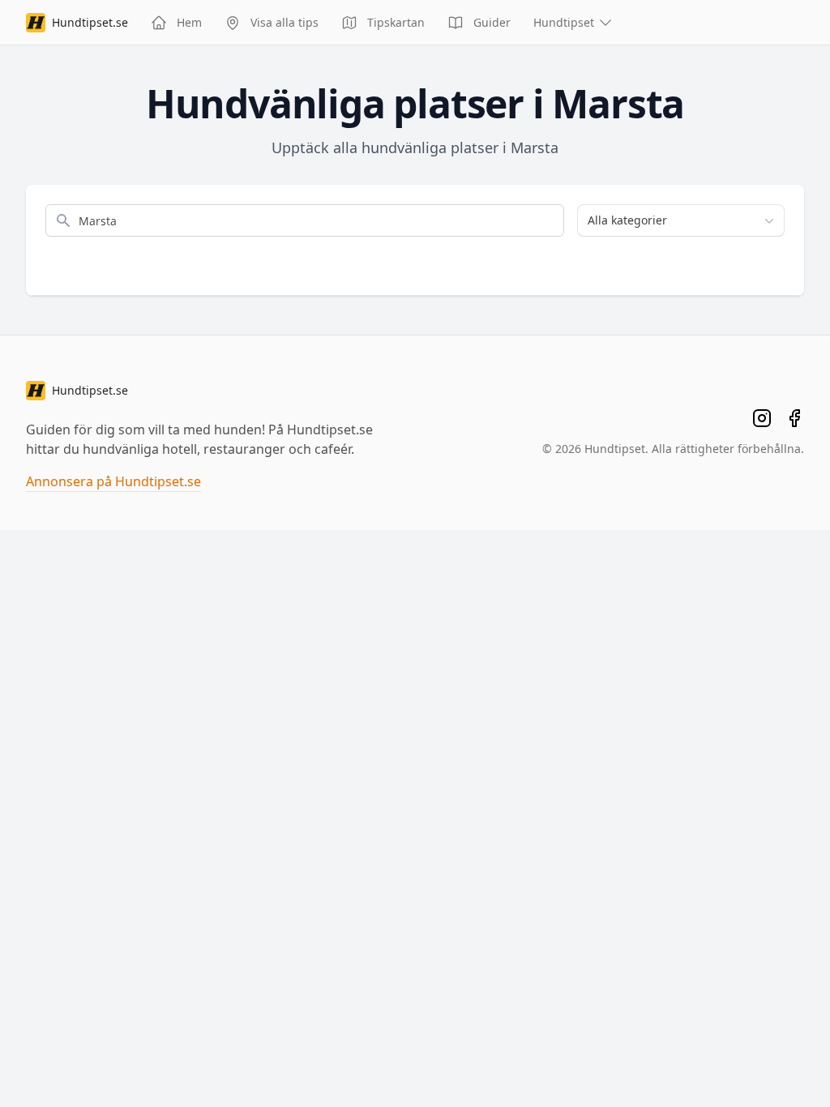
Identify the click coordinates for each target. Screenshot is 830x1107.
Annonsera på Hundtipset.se (113, 481)
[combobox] (681, 220)
